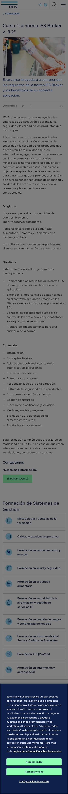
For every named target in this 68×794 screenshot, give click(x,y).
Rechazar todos (34, 771)
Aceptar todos (34, 761)
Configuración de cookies (34, 781)
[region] (34, 738)
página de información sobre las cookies (37, 751)
